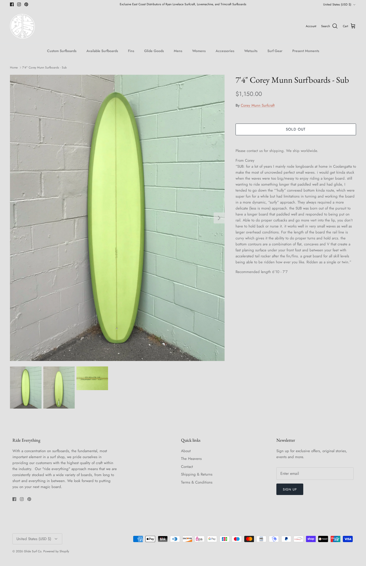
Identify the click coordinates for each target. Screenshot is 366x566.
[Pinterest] (146, 317)
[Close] (276, 233)
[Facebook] (131, 317)
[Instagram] (138, 317)
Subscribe (138, 302)
